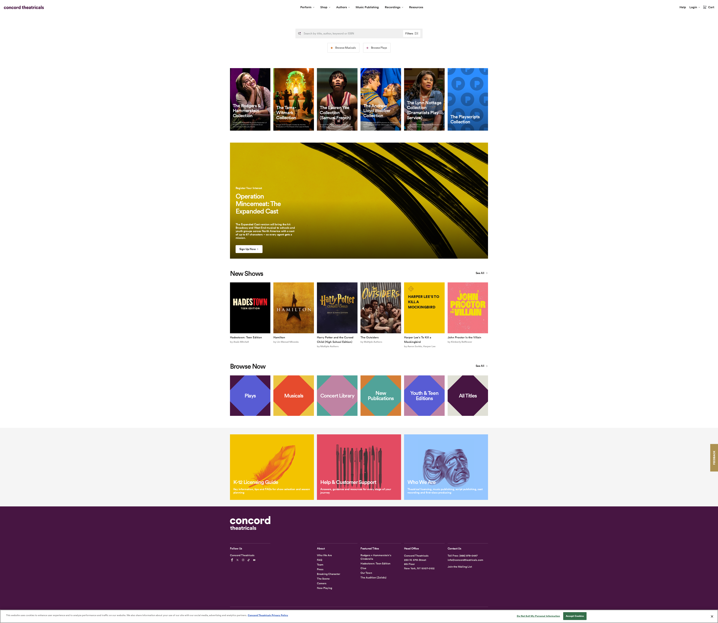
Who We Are (324, 555)
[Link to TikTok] (249, 560)
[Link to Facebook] (232, 560)
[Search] (300, 33)
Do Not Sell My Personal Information (538, 616)
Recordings (392, 7)
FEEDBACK (714, 458)
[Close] (712, 616)
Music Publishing (367, 7)
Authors (341, 7)
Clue (363, 568)
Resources (416, 7)
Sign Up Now (247, 249)
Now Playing (324, 588)
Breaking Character (328, 573)
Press (320, 569)
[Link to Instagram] (243, 560)
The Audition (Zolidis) (373, 577)
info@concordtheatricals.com (465, 559)
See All (480, 273)
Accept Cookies (575, 616)
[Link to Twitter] (238, 560)
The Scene (323, 578)
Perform (306, 7)
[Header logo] (23, 7)
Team (320, 564)
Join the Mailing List (460, 566)
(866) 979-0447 (468, 555)
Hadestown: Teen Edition (375, 563)
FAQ (319, 559)
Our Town (366, 572)
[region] (359, 616)
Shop (323, 7)
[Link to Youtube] (255, 560)
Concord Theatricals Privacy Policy (268, 615)
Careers (321, 583)
